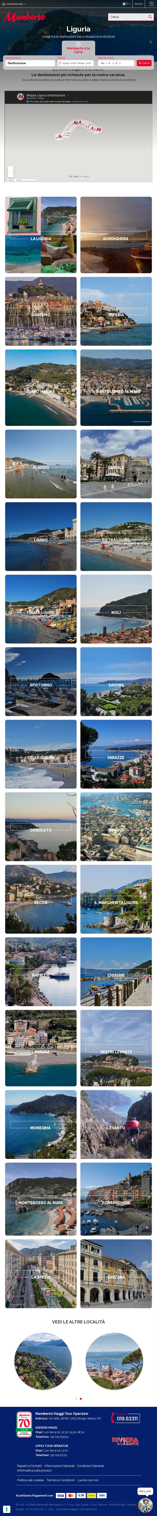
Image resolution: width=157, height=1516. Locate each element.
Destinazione (12, 58)
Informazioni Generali (59, 1466)
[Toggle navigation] (151, 3)
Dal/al (61, 57)
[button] (125, 4)
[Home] (24, 17)
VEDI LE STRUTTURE (116, 235)
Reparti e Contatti (29, 1466)
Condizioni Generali (90, 1466)
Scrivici (139, 3)
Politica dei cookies (30, 1480)
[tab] (78, 48)
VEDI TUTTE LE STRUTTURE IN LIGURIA (40, 235)
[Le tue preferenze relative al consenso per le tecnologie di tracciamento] (6, 1509)
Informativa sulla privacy (34, 1470)
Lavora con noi (87, 1480)
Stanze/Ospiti (106, 57)
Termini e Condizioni (61, 1480)
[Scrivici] (147, 4)
